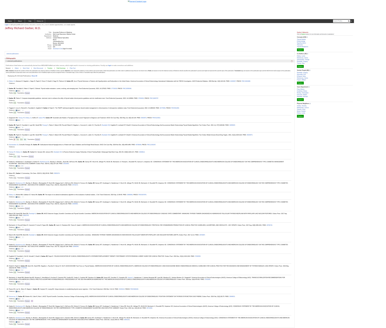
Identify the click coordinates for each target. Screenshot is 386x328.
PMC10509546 (127, 88)
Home (10, 21)
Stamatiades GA (14, 144)
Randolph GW (106, 125)
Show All (34, 76)
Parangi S (45, 125)
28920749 (26, 215)
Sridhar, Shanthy (302, 106)
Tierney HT (21, 118)
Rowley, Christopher (302, 93)
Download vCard (57, 48)
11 (22, 127)
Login (6, 24)
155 (22, 187)
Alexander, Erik (301, 74)
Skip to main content (8, 2)
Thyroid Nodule (301, 39)
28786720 (269, 225)
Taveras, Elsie (301, 109)
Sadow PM (41, 118)
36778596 (162, 108)
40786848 (138, 144)
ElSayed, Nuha (301, 76)
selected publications (12, 53)
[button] (351, 21)
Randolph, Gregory (302, 61)
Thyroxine (300, 45)
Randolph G (32, 213)
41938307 (233, 81)
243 (22, 165)
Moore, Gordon (301, 111)
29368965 (75, 204)
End (15, 93)
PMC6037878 (142, 194)
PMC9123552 (156, 118)
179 (22, 248)
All (14, 139)
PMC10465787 (154, 98)
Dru (18, 139)
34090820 (232, 125)
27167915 (24, 268)
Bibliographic (11, 58)
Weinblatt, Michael (302, 96)
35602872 (144, 118)
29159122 (122, 289)
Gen (15, 156)
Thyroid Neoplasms (302, 46)
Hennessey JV (13, 296)
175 (22, 310)
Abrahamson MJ (44, 161)
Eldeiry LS (12, 81)
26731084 (149, 308)
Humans (27, 93)
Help (29, 21)
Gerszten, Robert (302, 94)
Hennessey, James (302, 58)
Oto (19, 156)
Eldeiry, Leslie (301, 56)
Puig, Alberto (300, 89)
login (109, 65)
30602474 (57, 173)
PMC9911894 (175, 108)
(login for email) (67, 48)
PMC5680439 (134, 289)
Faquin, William (301, 80)
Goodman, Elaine (302, 91)
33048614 (142, 152)
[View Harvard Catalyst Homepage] (137, 1)
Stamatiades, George (303, 59)
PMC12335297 (151, 144)
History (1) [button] (40, 21)
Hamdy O (130, 277)
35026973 (249, 135)
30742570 (75, 185)
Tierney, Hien (301, 63)
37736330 (114, 88)
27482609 (197, 256)
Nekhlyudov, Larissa (303, 107)
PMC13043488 (246, 81)
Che (15, 177)
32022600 (66, 163)
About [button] (20, 21)
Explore (300, 50)
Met (25, 139)
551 (22, 270)
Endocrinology (301, 41)
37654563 (141, 98)
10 (22, 321)
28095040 (76, 246)
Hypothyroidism (301, 43)
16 (22, 258)
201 (22, 206)
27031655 (207, 279)
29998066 (130, 194)
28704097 (202, 235)
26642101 (127, 319)
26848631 (232, 296)
